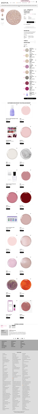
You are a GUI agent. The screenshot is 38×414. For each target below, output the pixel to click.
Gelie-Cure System (23, 344)
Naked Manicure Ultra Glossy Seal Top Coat (7, 394)
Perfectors (4, 400)
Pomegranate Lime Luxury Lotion (16, 401)
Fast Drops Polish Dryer (25, 366)
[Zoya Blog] (22, 338)
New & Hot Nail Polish (14, 358)
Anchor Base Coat (5, 365)
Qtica (21, 345)
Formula (26, 40)
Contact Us (3, 342)
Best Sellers (23, 367)
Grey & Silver (4, 379)
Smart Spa (22, 346)
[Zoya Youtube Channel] (18, 338)
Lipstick (23, 360)
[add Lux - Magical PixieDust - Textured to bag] (35, 22)
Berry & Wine (23, 379)
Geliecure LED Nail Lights (15, 400)
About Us (12, 342)
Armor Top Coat (14, 366)
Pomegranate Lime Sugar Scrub (26, 387)
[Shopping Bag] (36, 1)
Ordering (3, 344)
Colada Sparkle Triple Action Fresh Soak (7, 381)
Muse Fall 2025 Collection (5, 359)
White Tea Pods (14, 374)
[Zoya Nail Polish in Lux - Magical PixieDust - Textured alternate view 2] (2, 19)
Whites (13, 379)
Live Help (3, 343)
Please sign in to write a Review (4, 326)
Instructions (27, 42)
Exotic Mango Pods (14, 373)
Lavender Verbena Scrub (25, 393)
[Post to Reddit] (26, 24)
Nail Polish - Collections (25, 365)
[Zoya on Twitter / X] (20, 338)
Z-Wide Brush (14, 386)
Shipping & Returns (4, 345)
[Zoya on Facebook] (14, 338)
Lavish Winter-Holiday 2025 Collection (16, 359)
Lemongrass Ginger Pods (15, 372)
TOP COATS (4, 353)
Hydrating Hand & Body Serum (25, 394)
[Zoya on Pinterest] (24, 338)
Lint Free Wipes (4, 406)
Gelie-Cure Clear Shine (15, 394)
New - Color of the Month (15, 360)
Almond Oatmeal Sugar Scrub (15, 393)
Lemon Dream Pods (5, 373)
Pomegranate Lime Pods (25, 374)
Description (26, 30)
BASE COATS (13, 353)
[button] (4, 2)
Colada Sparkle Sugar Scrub (6, 387)
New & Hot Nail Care (24, 358)
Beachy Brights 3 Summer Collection (26, 359)
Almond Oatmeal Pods (5, 372)
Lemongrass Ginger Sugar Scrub (6, 393)
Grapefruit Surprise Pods (5, 374)
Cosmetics (13, 407)
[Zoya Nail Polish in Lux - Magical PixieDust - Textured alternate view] (2, 15)
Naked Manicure (23, 343)
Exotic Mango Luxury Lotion (25, 400)
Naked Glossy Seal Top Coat (15, 406)
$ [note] (31, 52)
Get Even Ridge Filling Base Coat (16, 367)
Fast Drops (13, 365)
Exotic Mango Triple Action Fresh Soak (26, 381)
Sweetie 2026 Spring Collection (6, 360)
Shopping (12, 345)
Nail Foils (4, 407)
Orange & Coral (24, 380)
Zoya (21, 342)
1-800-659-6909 (13, 346)
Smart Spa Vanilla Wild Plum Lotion (26, 401)
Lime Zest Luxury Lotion (5, 401)
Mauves (3, 380)
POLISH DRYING (24, 353)
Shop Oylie (4, 386)
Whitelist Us (12, 344)
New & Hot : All (4, 358)
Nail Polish (25, 34)
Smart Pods (23, 407)
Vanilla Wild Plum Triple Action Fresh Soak (16, 381)
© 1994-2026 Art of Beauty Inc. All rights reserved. (19, 412)
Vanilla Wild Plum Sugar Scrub (25, 386)
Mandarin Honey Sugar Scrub (15, 387)
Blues (3, 367)
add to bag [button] (8, 143)
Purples (3, 366)
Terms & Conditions (4, 346)
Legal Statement (13, 343)
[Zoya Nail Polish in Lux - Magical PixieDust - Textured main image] (2, 10)
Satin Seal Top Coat (24, 406)
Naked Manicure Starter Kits (6, 408)
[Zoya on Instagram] (16, 338)
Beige (13, 380)
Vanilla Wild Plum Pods (25, 372)
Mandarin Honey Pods (24, 373)
